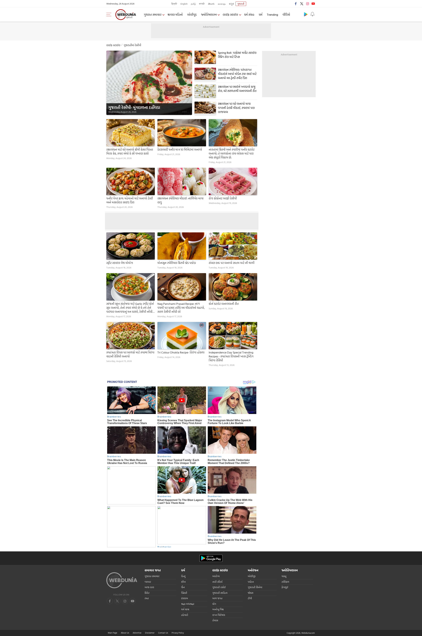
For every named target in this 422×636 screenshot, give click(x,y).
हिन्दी (174, 3)
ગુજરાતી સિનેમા (255, 587)
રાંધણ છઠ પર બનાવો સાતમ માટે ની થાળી (232, 263)
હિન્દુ (183, 576)
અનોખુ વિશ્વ (218, 609)
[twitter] (301, 3)
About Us (125, 632)
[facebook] (295, 3)
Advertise (137, 632)
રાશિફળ (285, 582)
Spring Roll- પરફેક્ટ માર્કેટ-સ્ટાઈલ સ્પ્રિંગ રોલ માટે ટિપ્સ (237, 55)
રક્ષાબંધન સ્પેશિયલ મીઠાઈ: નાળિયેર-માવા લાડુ (180, 200)
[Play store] (305, 14)
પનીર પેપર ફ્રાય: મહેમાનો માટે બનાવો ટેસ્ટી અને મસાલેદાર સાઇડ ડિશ (129, 200)
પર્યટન (251, 582)
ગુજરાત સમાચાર (152, 14)
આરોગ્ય (216, 576)
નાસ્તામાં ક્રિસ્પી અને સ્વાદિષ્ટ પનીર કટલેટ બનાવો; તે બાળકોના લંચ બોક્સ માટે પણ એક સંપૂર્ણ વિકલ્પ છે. (232, 153)
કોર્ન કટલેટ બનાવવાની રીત (224, 304)
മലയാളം (222, 3)
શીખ (183, 582)
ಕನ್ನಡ (231, 3)
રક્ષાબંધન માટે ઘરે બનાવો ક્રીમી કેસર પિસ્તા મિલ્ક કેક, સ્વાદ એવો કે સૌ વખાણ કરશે (129, 152)
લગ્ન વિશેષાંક (218, 615)
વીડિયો (286, 14)
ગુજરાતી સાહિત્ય (219, 593)
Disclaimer (149, 632)
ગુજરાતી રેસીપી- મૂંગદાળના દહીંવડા (134, 107)
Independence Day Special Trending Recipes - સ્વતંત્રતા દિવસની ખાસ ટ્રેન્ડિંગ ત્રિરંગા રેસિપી (231, 356)
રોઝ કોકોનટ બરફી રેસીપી (223, 198)
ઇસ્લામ (184, 598)
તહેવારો (184, 615)
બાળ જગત (217, 598)
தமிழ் (193, 3)
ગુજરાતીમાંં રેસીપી (132, 45)
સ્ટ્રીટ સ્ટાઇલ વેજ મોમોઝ (119, 263)
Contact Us (163, 632)
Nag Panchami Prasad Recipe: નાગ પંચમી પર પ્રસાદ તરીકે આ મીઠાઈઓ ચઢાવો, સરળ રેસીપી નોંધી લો (181, 308)
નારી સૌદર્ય (217, 582)
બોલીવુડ (192, 14)
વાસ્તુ (284, 576)
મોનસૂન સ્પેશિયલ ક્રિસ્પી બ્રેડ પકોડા (176, 263)
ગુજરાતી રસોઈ (219, 587)
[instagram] (307, 3)
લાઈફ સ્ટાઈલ (230, 14)
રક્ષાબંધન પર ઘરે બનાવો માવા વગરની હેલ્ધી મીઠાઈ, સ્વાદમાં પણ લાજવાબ (236, 108)
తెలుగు (211, 3)
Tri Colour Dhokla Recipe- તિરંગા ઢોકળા (181, 352)
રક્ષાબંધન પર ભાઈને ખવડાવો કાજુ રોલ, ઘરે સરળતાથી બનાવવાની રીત (237, 89)
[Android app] (211, 558)
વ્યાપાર (148, 582)
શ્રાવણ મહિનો (175, 14)
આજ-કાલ (149, 587)
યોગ (214, 604)
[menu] (109, 14)
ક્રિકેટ (147, 593)
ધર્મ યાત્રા (185, 609)
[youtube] (313, 3)
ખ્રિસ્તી (184, 593)
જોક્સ (250, 593)
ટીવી (250, 598)
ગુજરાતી (240, 3)
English (184, 3)
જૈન (183, 587)
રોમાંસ (215, 620)
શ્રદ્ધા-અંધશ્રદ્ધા (187, 604)
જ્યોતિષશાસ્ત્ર (209, 14)
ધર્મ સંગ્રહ (249, 14)
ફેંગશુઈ (285, 587)
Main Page (112, 632)
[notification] (312, 14)
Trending (272, 14)
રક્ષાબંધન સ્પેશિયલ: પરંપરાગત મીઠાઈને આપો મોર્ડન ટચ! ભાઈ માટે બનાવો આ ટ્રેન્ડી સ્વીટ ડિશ (237, 74)
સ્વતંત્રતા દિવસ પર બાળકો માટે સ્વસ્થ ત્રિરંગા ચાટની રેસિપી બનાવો (130, 354)
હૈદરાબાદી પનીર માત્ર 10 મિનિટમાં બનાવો (179, 150)
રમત (147, 598)
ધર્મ (260, 14)
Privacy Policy (178, 632)
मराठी (202, 3)
